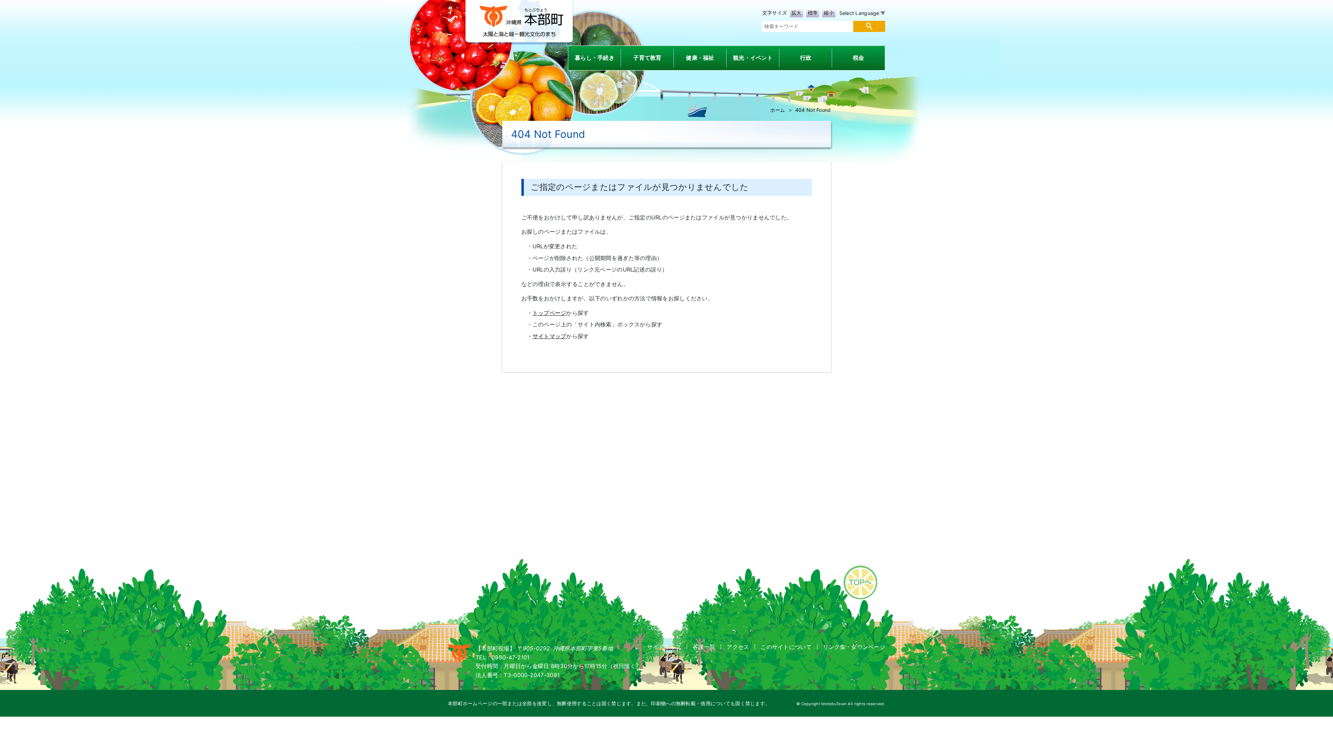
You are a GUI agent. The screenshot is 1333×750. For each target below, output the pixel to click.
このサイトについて (786, 646)
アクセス (738, 646)
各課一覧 (704, 646)
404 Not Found (813, 110)
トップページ (550, 312)
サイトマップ (550, 336)
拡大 (796, 13)
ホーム (777, 110)
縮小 (829, 13)
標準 (813, 13)
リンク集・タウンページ (854, 646)
